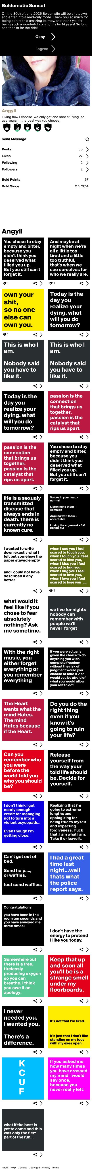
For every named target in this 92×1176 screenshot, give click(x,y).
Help (13, 1167)
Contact (22, 1167)
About (5, 1167)
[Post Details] (41, 283)
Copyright (34, 1167)
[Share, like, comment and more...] (23, 279)
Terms (55, 1167)
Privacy (46, 1167)
